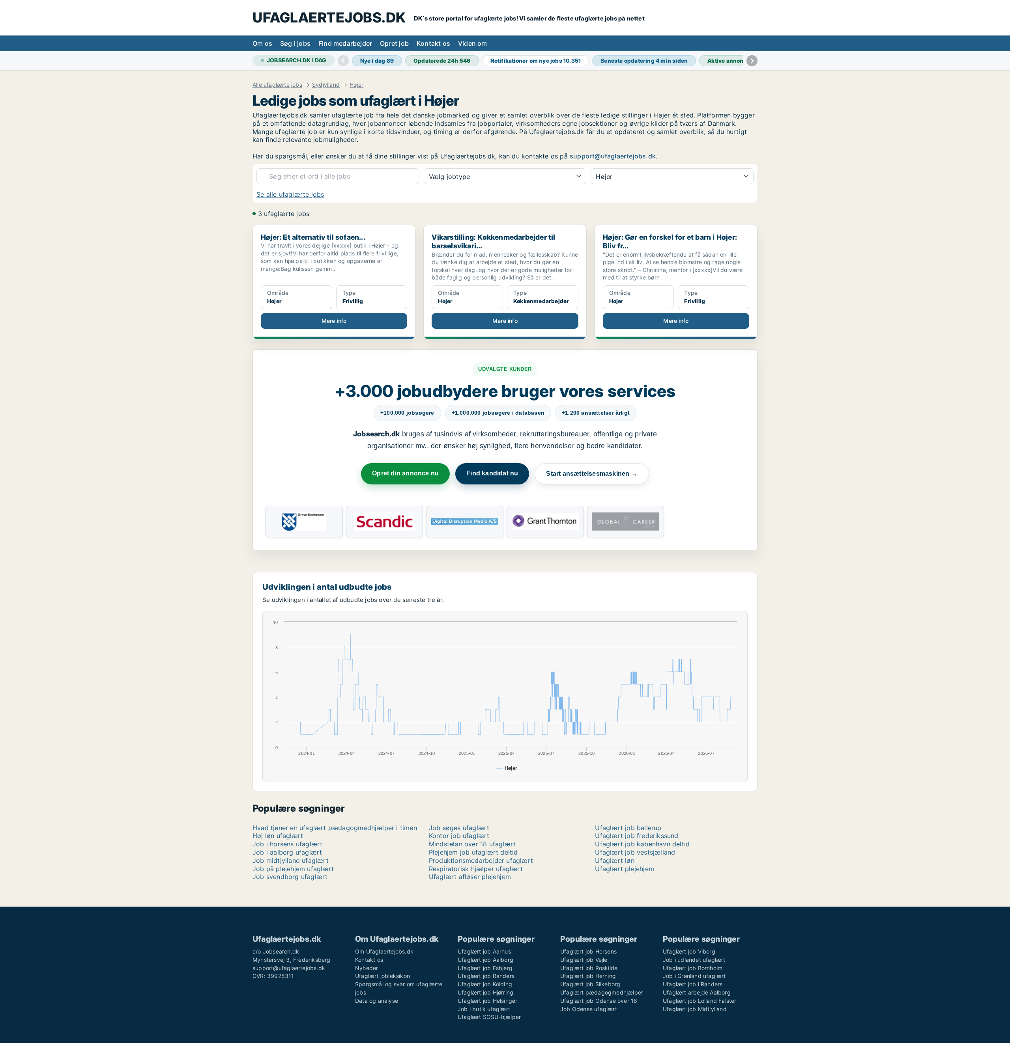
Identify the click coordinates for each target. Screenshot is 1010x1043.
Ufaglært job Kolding (485, 984)
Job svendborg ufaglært (289, 877)
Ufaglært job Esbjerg (485, 968)
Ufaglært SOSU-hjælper (489, 1016)
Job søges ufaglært (459, 828)
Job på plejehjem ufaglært (293, 869)
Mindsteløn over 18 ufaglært (472, 844)
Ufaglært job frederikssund (636, 836)
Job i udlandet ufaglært (694, 959)
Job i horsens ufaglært (287, 844)
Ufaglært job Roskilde (588, 968)
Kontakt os (433, 43)
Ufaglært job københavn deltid (642, 844)
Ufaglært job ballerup (628, 828)
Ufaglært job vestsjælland (635, 852)
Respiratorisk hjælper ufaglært (476, 869)
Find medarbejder (345, 43)
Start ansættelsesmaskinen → (591, 473)
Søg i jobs (295, 43)
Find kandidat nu (492, 473)
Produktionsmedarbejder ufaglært (481, 860)
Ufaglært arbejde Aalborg (697, 992)
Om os (262, 43)
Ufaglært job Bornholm (692, 968)
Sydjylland (326, 85)
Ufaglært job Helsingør (487, 1000)
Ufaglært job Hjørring (485, 992)
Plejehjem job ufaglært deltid (473, 852)
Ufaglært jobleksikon (382, 975)
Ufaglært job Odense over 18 (598, 1000)
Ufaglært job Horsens (588, 951)
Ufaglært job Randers (486, 975)
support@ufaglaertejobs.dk (613, 156)
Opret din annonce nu (405, 473)
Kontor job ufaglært (459, 836)
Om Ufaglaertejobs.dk (384, 951)
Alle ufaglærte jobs (277, 85)
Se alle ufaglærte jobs (290, 194)
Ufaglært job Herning (588, 975)
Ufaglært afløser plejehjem (470, 877)
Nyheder (366, 968)
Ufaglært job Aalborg (485, 959)
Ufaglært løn (614, 860)
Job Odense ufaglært (588, 1009)
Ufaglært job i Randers (692, 984)
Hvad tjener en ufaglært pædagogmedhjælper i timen (334, 828)
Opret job (394, 43)
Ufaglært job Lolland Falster (700, 1000)
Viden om (472, 43)
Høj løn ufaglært (277, 836)
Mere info (334, 320)
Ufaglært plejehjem (624, 869)
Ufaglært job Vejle (584, 959)
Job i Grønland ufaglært (694, 975)
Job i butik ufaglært (484, 1009)
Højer (356, 85)
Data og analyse (376, 1000)
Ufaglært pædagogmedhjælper (601, 992)
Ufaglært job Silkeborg (590, 984)
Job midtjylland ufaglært (290, 860)
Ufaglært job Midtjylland (695, 1009)
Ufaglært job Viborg (689, 951)
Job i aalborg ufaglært (287, 852)
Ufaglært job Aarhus (484, 951)
